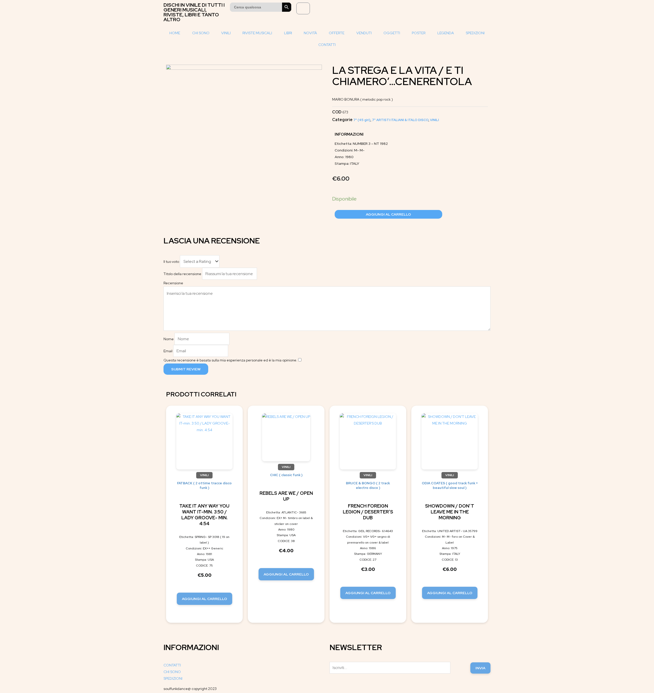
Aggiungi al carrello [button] (204, 598)
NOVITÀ (310, 33)
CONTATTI (327, 44)
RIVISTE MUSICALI (257, 33)
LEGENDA (445, 33)
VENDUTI (364, 33)
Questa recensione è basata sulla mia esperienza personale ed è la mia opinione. (230, 360)
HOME (174, 33)
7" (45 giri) (361, 120)
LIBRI (288, 33)
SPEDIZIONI (475, 33)
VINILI (226, 33)
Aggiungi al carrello (388, 214)
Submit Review (186, 369)
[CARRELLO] (303, 8)
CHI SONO (200, 33)
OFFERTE (336, 33)
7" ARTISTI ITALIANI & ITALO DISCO (400, 120)
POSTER (418, 33)
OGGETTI (391, 33)
